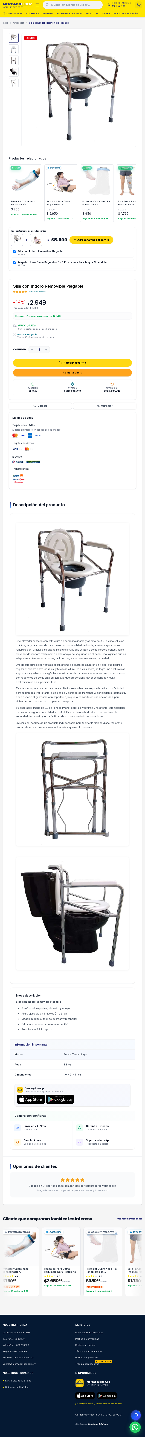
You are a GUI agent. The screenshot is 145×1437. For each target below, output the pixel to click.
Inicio (5, 23)
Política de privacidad (87, 1338)
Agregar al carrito (74, 362)
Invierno (48, 13)
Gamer (106, 13)
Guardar (42, 406)
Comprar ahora (72, 372)
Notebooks (32, 13)
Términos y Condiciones (88, 1351)
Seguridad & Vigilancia (69, 13)
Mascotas (92, 13)
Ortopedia (18, 23)
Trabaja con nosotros (87, 1363)
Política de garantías (86, 1357)
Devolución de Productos (89, 1332)
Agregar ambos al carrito (93, 239)
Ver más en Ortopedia (129, 1218)
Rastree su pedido (85, 1345)
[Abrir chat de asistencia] (136, 1415)
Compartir (107, 406)
